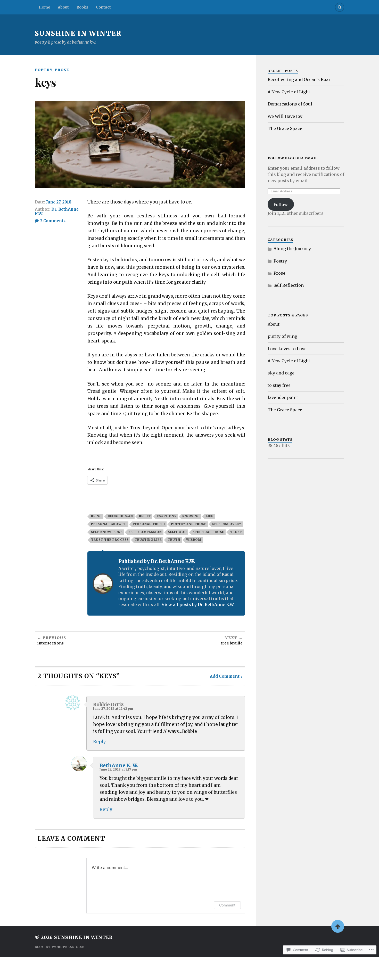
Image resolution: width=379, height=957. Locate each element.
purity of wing (283, 336)
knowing (191, 516)
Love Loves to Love (287, 348)
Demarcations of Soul (290, 104)
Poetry (43, 70)
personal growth (109, 524)
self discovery (226, 524)
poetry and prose (188, 524)
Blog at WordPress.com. (60, 947)
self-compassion (145, 532)
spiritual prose (208, 532)
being (96, 516)
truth (174, 540)
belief (145, 516)
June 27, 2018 (58, 202)
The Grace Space (285, 128)
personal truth (149, 524)
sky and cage (281, 372)
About (63, 7)
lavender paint (283, 397)
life (209, 516)
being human (120, 516)
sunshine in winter (78, 33)
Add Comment (225, 676)
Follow (281, 204)
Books (82, 7)
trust (236, 532)
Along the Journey (292, 248)
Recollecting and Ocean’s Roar (299, 79)
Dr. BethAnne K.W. (57, 211)
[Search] (339, 7)
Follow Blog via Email (293, 158)
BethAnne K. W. (119, 765)
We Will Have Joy (285, 116)
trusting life (148, 540)
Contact (103, 7)
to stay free (280, 385)
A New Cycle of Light (289, 91)
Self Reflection (289, 285)
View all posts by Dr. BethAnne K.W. (198, 604)
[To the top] (337, 926)
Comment (227, 905)
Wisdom (193, 540)
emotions (166, 516)
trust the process (110, 540)
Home (44, 7)
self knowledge (106, 532)
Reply (99, 742)
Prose (62, 70)
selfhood (177, 532)
